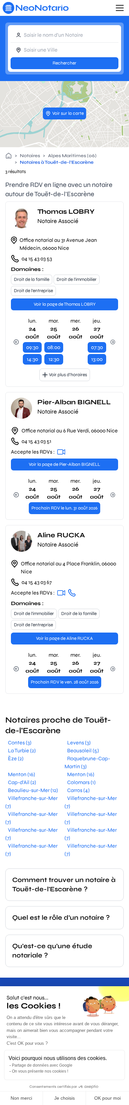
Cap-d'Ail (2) (22, 782)
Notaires (30, 155)
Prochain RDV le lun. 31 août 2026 (64, 508)
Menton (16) (21, 774)
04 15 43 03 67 (37, 582)
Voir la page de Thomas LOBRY (65, 304)
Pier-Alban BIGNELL (74, 402)
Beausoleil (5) (83, 750)
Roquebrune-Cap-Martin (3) (87, 762)
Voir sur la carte (68, 113)
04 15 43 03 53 (37, 258)
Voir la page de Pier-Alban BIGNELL (64, 464)
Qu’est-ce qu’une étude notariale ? (52, 950)
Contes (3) (19, 742)
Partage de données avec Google (42, 1065)
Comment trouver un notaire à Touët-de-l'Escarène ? (63, 884)
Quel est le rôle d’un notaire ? (61, 917)
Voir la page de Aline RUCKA (64, 638)
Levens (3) (79, 742)
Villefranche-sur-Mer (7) (31, 802)
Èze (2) (15, 758)
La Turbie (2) (22, 750)
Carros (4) (78, 790)
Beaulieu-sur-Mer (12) (33, 790)
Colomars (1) (81, 782)
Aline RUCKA (61, 535)
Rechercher (64, 63)
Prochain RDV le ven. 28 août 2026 (65, 682)
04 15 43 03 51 (36, 441)
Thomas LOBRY (66, 211)
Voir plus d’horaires (68, 374)
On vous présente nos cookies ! (40, 1071)
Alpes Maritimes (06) (72, 155)
